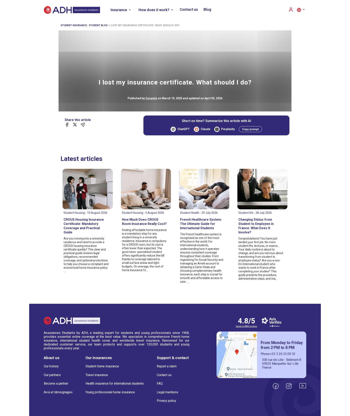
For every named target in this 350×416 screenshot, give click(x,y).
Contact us (189, 9)
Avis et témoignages (58, 392)
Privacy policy (166, 401)
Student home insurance (102, 366)
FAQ (160, 383)
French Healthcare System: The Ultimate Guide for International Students (201, 224)
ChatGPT (183, 129)
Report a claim (167, 366)
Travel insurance (96, 375)
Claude (205, 129)
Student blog (98, 25)
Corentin (151, 98)
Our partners (52, 375)
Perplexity (228, 129)
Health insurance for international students (114, 383)
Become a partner (56, 383)
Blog (207, 9)
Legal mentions (167, 392)
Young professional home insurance (110, 392)
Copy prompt (250, 129)
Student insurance (74, 25)
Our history (51, 366)
